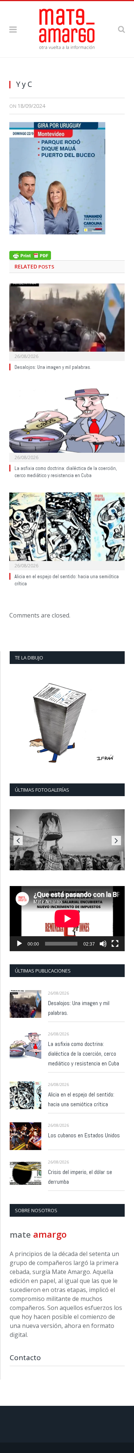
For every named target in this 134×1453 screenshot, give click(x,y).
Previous (18, 840)
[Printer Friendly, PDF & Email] (30, 254)
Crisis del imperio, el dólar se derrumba (80, 1177)
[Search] (121, 29)
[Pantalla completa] (115, 943)
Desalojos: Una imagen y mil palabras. (53, 367)
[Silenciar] (103, 943)
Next (116, 840)
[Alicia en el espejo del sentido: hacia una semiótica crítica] (67, 530)
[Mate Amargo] (67, 28)
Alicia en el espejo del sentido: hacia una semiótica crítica (81, 1099)
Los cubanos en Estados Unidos (84, 1135)
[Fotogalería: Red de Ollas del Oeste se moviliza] (67, 839)
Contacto (25, 1357)
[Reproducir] (19, 943)
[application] (67, 918)
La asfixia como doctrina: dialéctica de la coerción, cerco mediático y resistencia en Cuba (66, 472)
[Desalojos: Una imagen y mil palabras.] (67, 321)
